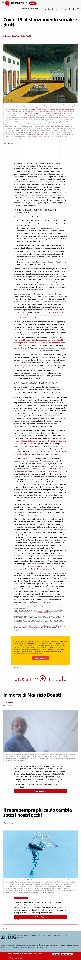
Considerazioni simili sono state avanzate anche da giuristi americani (45, 113)
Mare (26, 898)
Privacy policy (20, 939)
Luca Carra (9, 823)
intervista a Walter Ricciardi (35, 566)
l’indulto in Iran (38, 418)
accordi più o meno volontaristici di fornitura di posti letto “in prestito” (38, 625)
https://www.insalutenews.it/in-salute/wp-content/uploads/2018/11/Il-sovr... (33, 630)
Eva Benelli (9, 702)
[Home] (17, 3)
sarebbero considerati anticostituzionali (28, 446)
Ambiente (17, 898)
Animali (22, 898)
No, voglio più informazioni (15, 958)
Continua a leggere (40, 791)
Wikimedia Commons (47, 893)
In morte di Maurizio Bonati (32, 694)
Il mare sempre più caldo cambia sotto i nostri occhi (37, 812)
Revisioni (12, 29)
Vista (6, 30)
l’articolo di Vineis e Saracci (24, 365)
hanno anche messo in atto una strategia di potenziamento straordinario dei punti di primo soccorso (40, 441)
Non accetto (56, 954)
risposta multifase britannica (35, 134)
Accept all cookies (67, 954)
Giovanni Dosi (10, 36)
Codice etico (28, 939)
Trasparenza (35, 939)
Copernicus (28, 905)
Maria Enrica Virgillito (24, 36)
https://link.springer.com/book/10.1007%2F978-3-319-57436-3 (36, 613)
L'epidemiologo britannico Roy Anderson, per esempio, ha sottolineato (52, 109)
